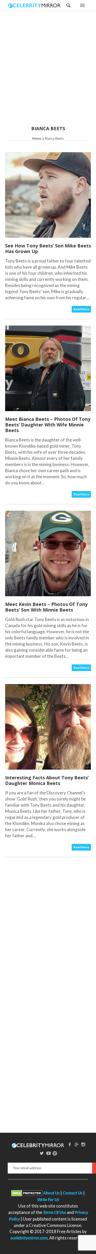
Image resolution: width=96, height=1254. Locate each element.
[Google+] (76, 1144)
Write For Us (48, 1199)
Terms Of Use (54, 1212)
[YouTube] (49, 1153)
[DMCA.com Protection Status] (26, 1193)
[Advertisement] (48, 72)
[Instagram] (83, 1144)
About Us (51, 1193)
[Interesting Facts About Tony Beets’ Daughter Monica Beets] (48, 727)
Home (36, 138)
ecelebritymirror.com (28, 1237)
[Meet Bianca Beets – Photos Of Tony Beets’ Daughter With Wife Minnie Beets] (48, 368)
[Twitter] (42, 1153)
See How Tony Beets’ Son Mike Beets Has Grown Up (48, 248)
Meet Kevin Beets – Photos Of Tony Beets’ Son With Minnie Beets (46, 607)
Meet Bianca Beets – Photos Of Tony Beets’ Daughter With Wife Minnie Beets (47, 424)
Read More (81, 309)
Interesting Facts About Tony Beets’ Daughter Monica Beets (47, 780)
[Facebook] (70, 1144)
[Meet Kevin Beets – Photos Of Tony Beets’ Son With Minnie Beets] (48, 553)
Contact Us (72, 1193)
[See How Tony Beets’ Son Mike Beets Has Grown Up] (48, 195)
